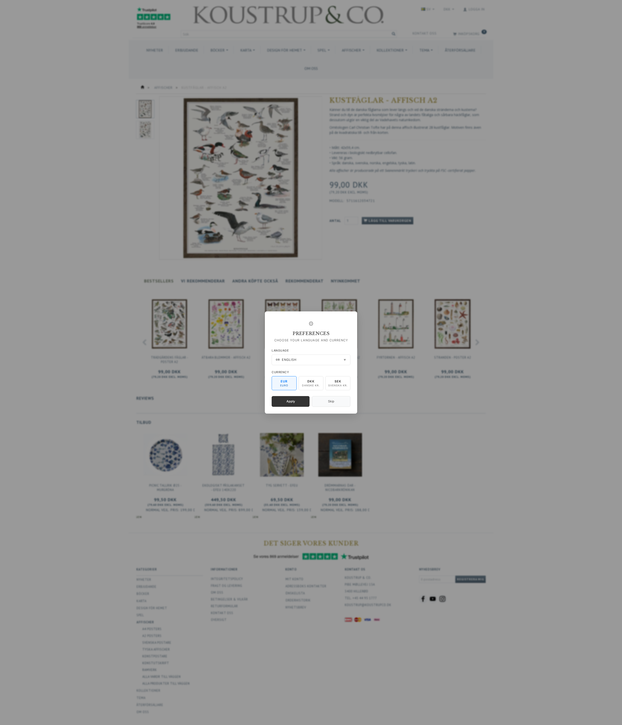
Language (280, 350)
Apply (290, 401)
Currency (280, 372)
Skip (331, 401)
